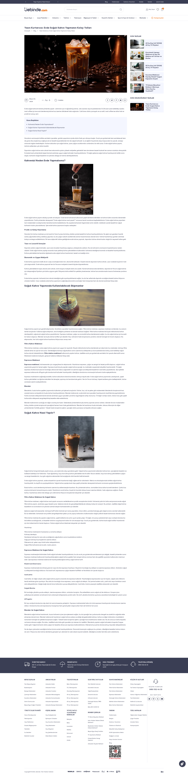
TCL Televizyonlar (72, 687)
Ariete (68, 740)
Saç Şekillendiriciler (51, 732)
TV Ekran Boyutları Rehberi (96, 717)
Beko (68, 723)
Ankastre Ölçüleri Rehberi (95, 744)
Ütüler (132, 691)
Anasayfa (27, 31)
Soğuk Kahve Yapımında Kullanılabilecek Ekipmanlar (46, 128)
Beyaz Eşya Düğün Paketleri (32, 705)
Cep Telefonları (29, 722)
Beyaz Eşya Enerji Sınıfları (95, 731)
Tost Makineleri (134, 698)
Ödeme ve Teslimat (115, 725)
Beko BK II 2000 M (93, 707)
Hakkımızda (115, 2)
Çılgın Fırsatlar (134, 718)
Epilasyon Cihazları (51, 718)
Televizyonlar (28, 718)
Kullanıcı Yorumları (129, 2)
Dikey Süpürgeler (135, 684)
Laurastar (70, 726)
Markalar (143, 18)
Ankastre (55, 18)
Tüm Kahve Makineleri (116, 684)
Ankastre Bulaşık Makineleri (54, 705)
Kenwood (70, 733)
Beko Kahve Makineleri (116, 705)
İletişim (111, 718)
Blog (106, 2)
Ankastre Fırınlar (50, 687)
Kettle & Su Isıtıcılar (136, 701)
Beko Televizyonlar (72, 684)
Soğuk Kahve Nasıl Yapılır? (37, 131)
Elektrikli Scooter (29, 736)
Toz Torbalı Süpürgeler (137, 687)
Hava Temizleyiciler (30, 715)
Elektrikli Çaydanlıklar (136, 705)
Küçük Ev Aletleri (107, 18)
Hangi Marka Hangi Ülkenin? (94, 739)
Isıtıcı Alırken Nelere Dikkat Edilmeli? (96, 721)
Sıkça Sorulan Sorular (115, 739)
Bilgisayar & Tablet (90, 18)
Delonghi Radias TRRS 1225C (94, 702)
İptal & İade (160, 2)
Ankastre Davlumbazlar (53, 698)
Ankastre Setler (50, 684)
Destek (141, 2)
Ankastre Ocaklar (51, 691)
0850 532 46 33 (155, 689)
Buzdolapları (28, 687)
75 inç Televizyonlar (72, 705)
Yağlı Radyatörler (93, 691)
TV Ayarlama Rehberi (94, 735)
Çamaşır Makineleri (30, 694)
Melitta (69, 730)
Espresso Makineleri (115, 694)
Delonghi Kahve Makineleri (117, 698)
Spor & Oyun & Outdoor (126, 18)
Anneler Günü (134, 722)
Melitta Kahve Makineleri (116, 701)
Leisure (69, 737)
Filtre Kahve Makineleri (116, 687)
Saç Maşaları (50, 729)
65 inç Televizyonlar (72, 701)
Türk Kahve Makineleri (115, 691)
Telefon (66, 18)
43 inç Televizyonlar (72, 694)
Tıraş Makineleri (50, 725)
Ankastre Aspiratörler (52, 701)
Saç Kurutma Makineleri (53, 722)
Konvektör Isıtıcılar (93, 687)
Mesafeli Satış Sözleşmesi (116, 729)
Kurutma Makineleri (30, 698)
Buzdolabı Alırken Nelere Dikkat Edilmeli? (95, 727)
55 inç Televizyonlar (72, 698)
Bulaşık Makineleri (29, 691)
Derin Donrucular (29, 701)
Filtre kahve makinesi (52, 353)
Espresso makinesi (31, 364)
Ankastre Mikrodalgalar (53, 694)
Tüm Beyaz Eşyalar (29, 684)
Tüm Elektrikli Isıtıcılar (94, 684)
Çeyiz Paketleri (42, 18)
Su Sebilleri (27, 732)
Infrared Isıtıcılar (93, 698)
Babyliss (69, 719)
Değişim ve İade (114, 736)
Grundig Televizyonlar (73, 691)
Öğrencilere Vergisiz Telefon (138, 715)
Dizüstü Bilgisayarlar (30, 725)
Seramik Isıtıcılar (93, 694)
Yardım (150, 2)
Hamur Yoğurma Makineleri (138, 694)
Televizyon (77, 18)
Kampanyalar (159, 18)
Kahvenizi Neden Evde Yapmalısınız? (40, 124)
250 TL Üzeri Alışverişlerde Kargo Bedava (42, 2)
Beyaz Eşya (28, 18)
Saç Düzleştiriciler (51, 715)
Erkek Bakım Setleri (51, 736)
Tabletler (27, 729)
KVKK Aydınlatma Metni (116, 732)
